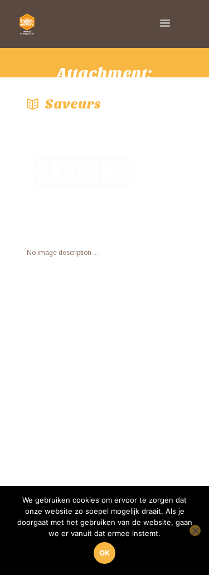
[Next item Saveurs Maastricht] (144, 175)
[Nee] (195, 530)
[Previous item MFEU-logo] (66, 175)
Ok (104, 552)
